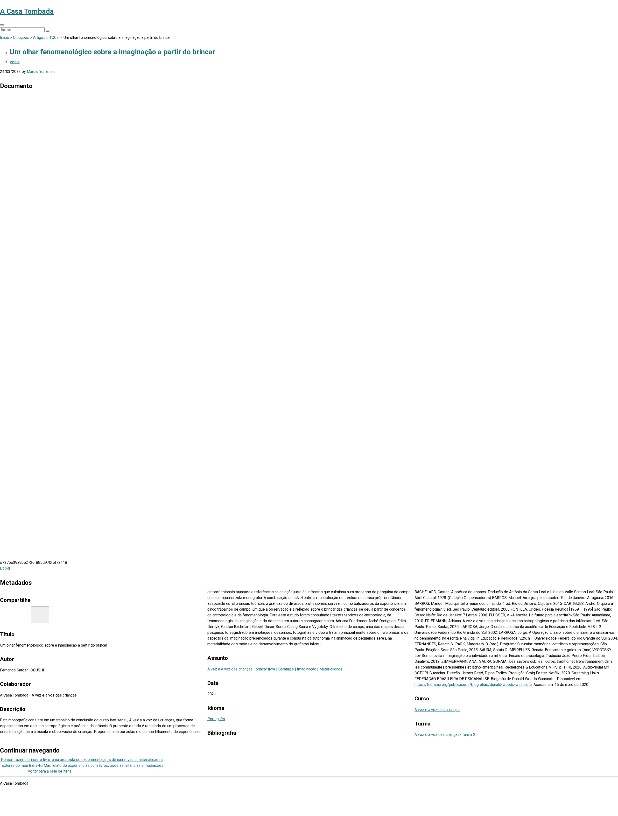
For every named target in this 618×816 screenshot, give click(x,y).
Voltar (15, 62)
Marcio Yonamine (41, 71)
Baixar (5, 568)
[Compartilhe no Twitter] (23, 620)
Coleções (21, 37)
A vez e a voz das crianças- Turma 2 (444, 734)
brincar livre (265, 669)
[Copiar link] (40, 615)
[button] (2, 25)
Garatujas (286, 669)
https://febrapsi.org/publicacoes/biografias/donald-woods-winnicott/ (473, 684)
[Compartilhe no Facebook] (7, 620)
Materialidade (331, 669)
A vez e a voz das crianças (230, 669)
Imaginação (306, 669)
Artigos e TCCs (46, 37)
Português (216, 719)
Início (4, 37)
